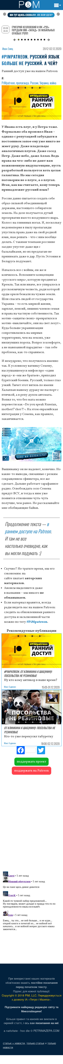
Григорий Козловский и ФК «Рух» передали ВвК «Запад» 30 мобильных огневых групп (33, 30)
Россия (34, 82)
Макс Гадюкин (10, 686)
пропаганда (22, 82)
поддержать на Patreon (31, 770)
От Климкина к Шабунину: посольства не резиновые (29, 730)
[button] (15, 39)
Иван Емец (7, 49)
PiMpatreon (8, 82)
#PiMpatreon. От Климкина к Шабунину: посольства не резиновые (28, 673)
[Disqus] (31, 821)
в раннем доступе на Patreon (28, 527)
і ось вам (40, 1023)
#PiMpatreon (36, 622)
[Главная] (29, 4)
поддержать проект (31, 761)
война (53, 82)
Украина (44, 82)
